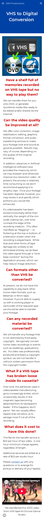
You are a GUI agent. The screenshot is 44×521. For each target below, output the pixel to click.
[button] (3, 3)
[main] (22, 17)
